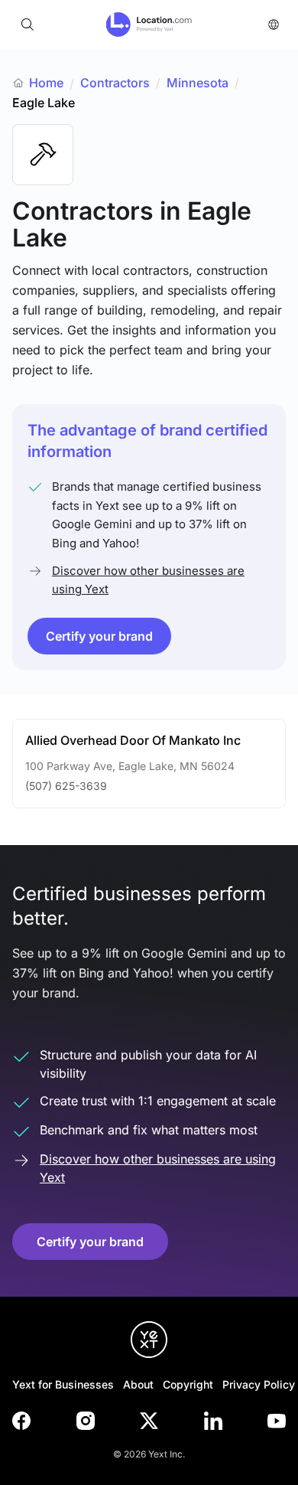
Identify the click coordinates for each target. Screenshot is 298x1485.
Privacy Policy (258, 1384)
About (138, 1384)
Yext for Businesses (63, 1384)
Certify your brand (99, 636)
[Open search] (27, 24)
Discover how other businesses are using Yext (148, 579)
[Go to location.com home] (149, 24)
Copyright (188, 1384)
